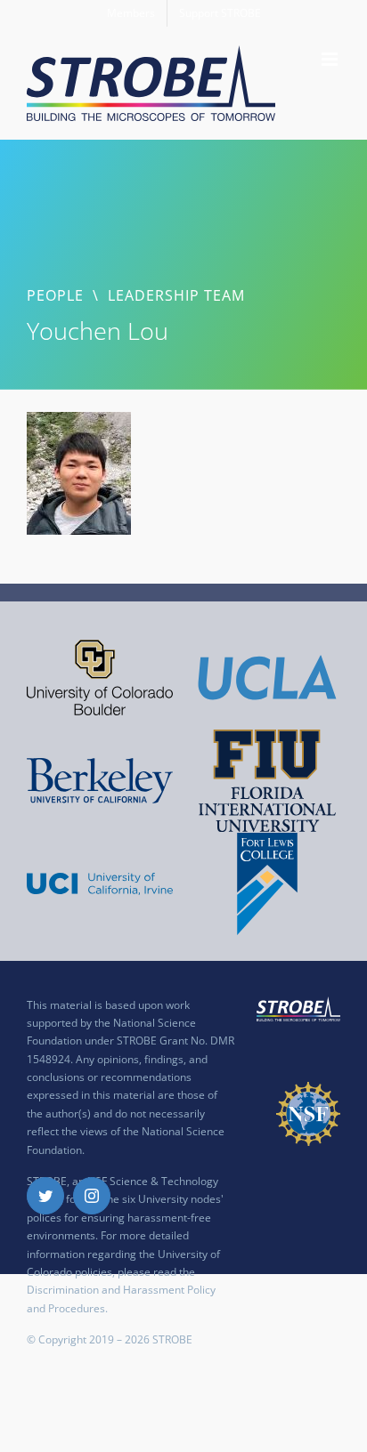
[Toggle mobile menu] (331, 59)
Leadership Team (176, 295)
